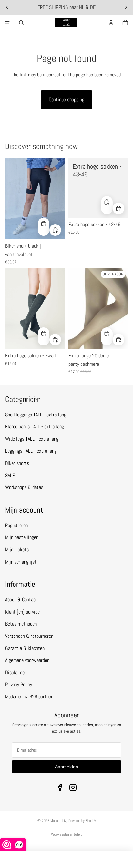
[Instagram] (73, 787)
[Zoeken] (21, 22)
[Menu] (7, 22)
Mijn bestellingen (21, 537)
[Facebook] (60, 787)
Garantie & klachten (25, 648)
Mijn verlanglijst (20, 561)
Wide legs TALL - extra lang (31, 439)
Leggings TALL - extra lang (30, 450)
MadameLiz (58, 820)
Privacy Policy (18, 684)
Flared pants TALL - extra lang (34, 426)
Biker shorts (17, 463)
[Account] (111, 22)
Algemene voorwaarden (27, 660)
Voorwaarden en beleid (66, 834)
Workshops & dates (24, 487)
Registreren (16, 525)
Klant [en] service (22, 611)
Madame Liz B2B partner (29, 696)
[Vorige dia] (7, 7)
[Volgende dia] (126, 7)
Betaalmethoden (21, 623)
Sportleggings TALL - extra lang (35, 414)
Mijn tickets (17, 549)
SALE (10, 475)
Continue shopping (66, 99)
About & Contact (21, 599)
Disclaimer (15, 672)
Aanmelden (66, 766)
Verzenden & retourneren (29, 636)
